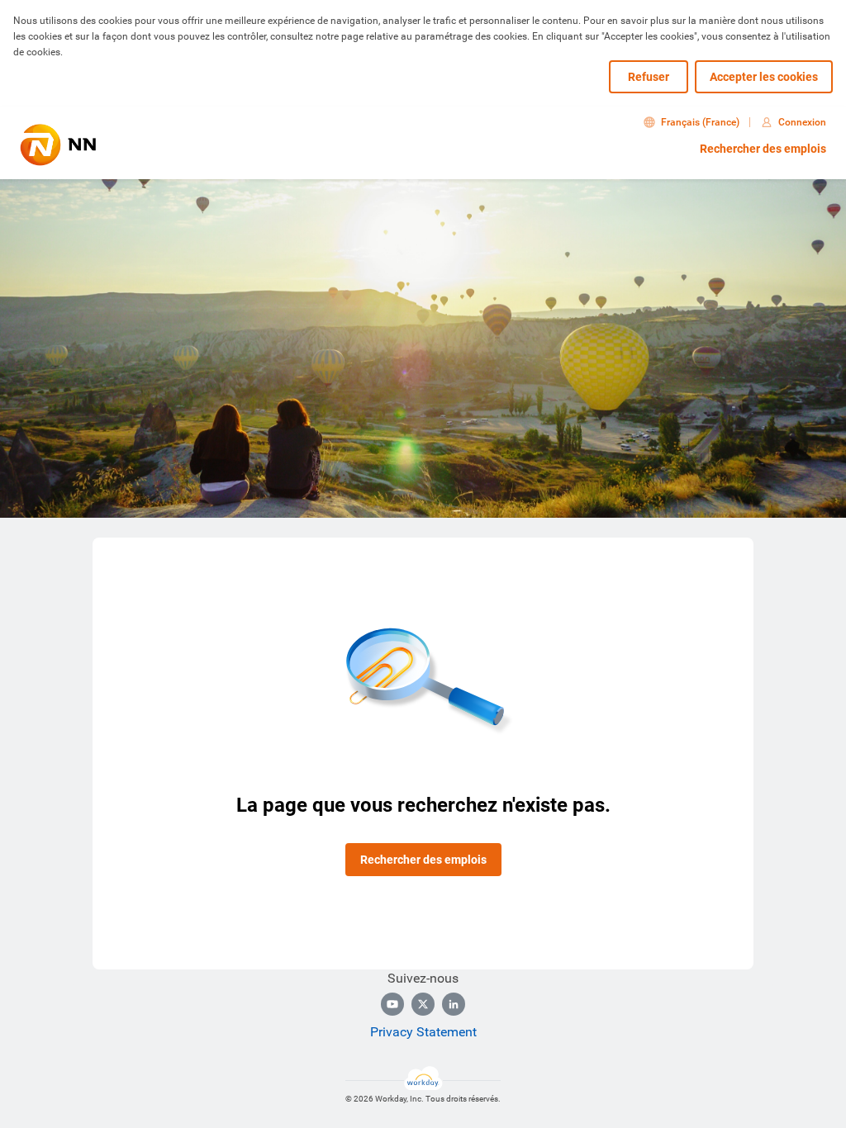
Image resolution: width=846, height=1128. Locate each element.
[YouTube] (392, 1004)
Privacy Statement (423, 1032)
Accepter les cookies (764, 76)
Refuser (648, 76)
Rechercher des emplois (763, 148)
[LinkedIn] (453, 1004)
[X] (423, 1004)
